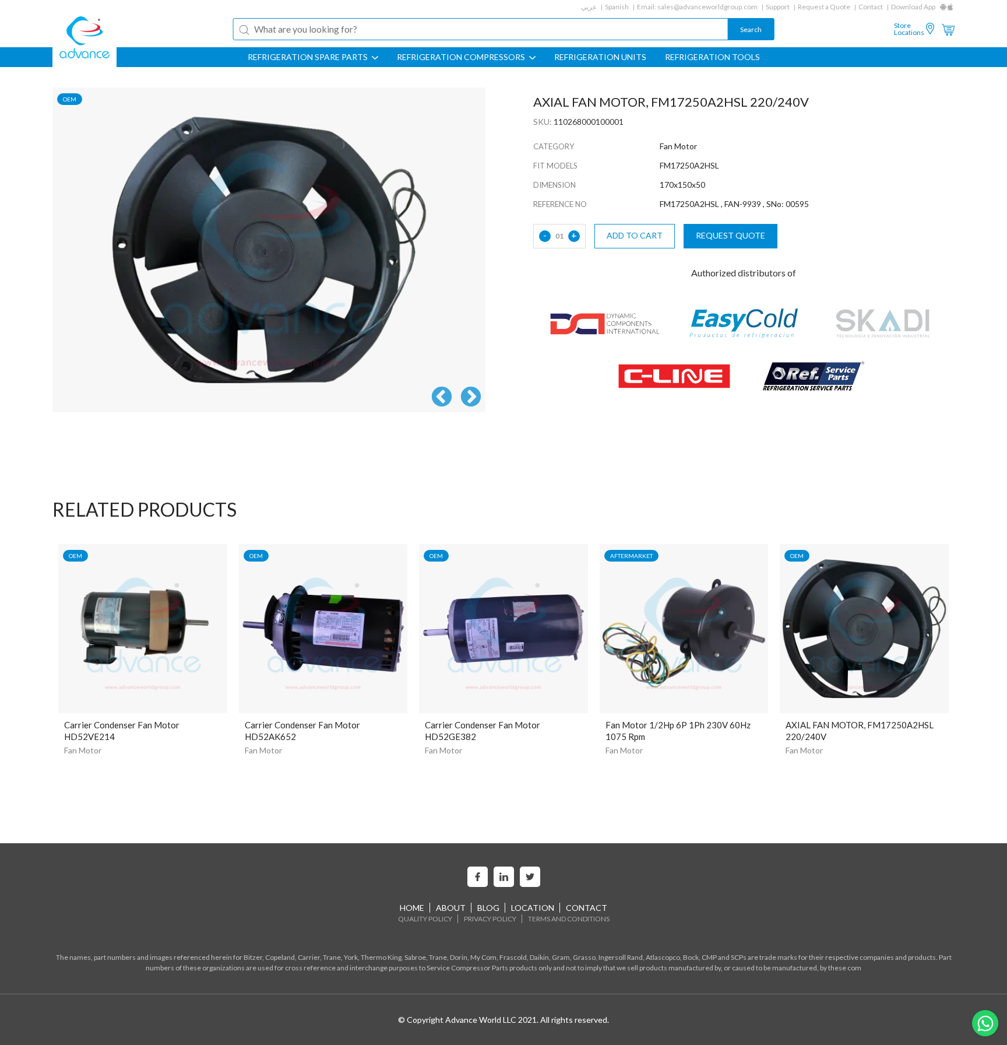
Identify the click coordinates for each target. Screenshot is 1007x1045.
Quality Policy (425, 918)
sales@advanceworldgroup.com (707, 6)
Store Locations (909, 29)
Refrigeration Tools (712, 57)
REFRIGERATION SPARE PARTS (308, 57)
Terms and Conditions (569, 918)
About (451, 908)
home (412, 908)
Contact (870, 6)
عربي (589, 6)
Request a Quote (824, 6)
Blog (488, 908)
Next (470, 397)
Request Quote (730, 235)
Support (778, 6)
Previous (441, 397)
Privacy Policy (490, 918)
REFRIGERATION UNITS (600, 57)
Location (532, 908)
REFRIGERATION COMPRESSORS (462, 57)
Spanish (617, 6)
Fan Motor (82, 750)
